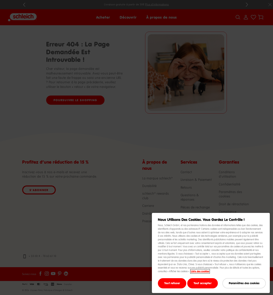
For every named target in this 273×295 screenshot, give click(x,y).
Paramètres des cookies (244, 283)
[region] (211, 253)
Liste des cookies (200, 271)
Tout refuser (172, 283)
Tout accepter (202, 283)
